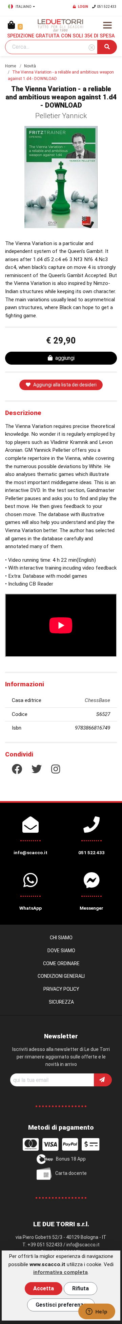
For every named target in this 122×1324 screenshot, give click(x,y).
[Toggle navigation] (107, 25)
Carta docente (71, 1173)
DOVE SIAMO (61, 950)
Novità (30, 66)
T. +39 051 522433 (42, 1244)
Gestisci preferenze (61, 1305)
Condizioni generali (61, 976)
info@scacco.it (83, 1244)
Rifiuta (80, 1288)
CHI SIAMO (61, 937)
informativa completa (60, 1272)
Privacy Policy (61, 989)
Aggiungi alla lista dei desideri (65, 384)
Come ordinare (61, 963)
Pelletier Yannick (61, 116)
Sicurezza (61, 1002)
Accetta (43, 1288)
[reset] (91, 48)
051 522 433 (107, 7)
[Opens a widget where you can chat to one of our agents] (96, 1312)
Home (10, 66)
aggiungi (65, 358)
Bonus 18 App (71, 1158)
